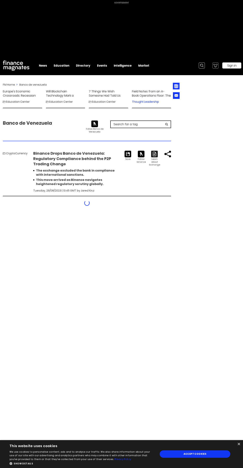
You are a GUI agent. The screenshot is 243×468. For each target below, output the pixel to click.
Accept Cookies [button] (195, 453)
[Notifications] (215, 65)
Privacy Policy (122, 459)
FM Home (9, 85)
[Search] (202, 65)
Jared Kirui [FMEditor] (87, 190)
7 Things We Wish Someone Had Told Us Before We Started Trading (105, 93)
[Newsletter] (175, 86)
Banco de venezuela (33, 85)
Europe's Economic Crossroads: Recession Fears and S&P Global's (19, 93)
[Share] (167, 154)
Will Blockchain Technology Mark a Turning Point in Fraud (62, 93)
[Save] (128, 156)
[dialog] (121, 454)
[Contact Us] (176, 95)
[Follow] (141, 157)
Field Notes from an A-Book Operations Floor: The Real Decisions (151, 93)
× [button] (238, 444)
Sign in (232, 65)
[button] (81, 463)
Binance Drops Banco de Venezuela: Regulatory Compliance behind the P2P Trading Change (72, 159)
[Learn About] (154, 158)
